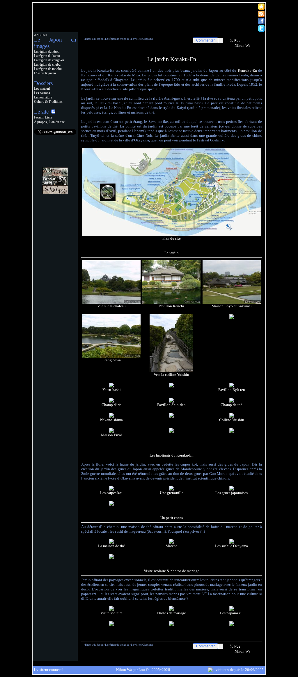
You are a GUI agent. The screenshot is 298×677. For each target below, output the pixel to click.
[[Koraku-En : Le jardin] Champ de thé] (231, 401)
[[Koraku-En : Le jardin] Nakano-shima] (111, 416)
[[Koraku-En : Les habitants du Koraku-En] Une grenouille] (171, 489)
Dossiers (43, 83)
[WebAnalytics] (55, 202)
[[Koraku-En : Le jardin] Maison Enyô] (111, 431)
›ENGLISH (40, 35)
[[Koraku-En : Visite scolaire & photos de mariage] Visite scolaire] (111, 609)
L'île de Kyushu (45, 73)
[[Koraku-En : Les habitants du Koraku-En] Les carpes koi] (111, 489)
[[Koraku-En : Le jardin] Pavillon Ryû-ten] (231, 386)
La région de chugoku (49, 60)
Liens (49, 117)
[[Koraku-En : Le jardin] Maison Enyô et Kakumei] (232, 302)
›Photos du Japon (94, 38)
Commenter (205, 40)
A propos (40, 122)
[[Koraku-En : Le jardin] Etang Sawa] (111, 356)
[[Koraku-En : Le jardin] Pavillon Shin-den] (171, 401)
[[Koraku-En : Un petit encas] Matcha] (171, 542)
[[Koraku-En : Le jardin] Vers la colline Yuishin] (171, 371)
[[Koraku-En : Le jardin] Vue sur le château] (111, 302)
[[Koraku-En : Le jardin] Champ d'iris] (111, 401)
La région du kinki (46, 51)
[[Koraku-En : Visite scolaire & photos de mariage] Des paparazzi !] (231, 609)
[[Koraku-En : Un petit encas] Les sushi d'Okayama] (231, 542)
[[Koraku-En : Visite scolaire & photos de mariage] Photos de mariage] (171, 609)
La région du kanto (47, 56)
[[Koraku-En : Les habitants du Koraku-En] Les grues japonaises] (231, 489)
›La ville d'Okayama (141, 38)
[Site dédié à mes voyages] (55, 193)
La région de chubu (47, 64)
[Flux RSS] (53, 112)
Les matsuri (42, 89)
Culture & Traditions (48, 102)
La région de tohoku (48, 69)
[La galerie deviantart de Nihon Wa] (55, 184)
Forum (38, 117)
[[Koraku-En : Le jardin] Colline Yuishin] (231, 416)
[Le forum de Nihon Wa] (55, 175)
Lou (142, 669)
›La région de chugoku (117, 38)
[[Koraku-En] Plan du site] (171, 235)
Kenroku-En (247, 70)
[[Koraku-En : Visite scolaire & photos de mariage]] (231, 624)
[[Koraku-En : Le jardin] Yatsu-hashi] (111, 386)
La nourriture (43, 97)
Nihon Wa (242, 45)
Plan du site (57, 122)
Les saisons (42, 93)
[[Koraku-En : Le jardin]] (231, 317)
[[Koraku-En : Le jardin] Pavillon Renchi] (171, 302)
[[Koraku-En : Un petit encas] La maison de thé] (111, 542)
